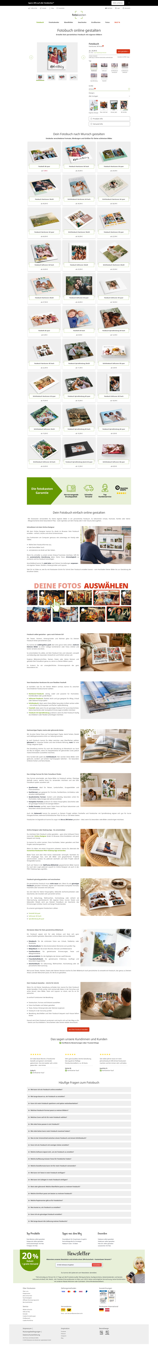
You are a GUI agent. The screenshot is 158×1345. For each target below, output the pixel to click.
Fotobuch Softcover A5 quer (113, 298)
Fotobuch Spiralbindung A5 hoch (79, 429)
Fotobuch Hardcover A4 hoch (79, 166)
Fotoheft (104, 81)
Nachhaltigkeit (27, 1298)
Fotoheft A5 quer (44, 330)
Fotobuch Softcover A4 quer (79, 298)
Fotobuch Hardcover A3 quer (44, 232)
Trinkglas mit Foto (32, 1246)
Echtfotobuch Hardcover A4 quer (113, 199)
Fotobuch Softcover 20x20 (79, 265)
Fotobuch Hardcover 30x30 (44, 199)
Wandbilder (68, 22)
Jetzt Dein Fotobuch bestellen (78, 1029)
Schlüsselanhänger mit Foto (35, 1243)
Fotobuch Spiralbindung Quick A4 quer (79, 462)
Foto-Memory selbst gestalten (36, 1239)
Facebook (63, 1331)
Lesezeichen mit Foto (104, 1246)
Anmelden (96, 1265)
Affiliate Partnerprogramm (31, 1300)
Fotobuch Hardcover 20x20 (44, 298)
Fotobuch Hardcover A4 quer (114, 166)
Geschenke (82, 22)
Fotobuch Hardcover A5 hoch (44, 363)
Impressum (28, 1328)
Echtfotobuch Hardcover (114, 71)
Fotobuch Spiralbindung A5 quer (79, 396)
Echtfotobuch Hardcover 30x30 (79, 232)
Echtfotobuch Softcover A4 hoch (44, 462)
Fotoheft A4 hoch (79, 330)
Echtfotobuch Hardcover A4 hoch (79, 199)
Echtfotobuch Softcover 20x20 (44, 429)
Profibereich (26, 1318)
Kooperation (26, 1293)
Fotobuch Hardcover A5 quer (114, 232)
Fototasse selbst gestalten (106, 1239)
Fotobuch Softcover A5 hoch (113, 396)
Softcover (104, 71)
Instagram (63, 1336)
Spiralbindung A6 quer (36, 919)
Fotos (107, 22)
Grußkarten (95, 22)
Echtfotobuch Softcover (125, 71)
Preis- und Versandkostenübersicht (72, 1313)
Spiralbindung (93, 81)
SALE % (117, 22)
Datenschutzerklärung (31, 1335)
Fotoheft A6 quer (44, 166)
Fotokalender (54, 22)
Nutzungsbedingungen (32, 1331)
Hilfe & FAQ (26, 1312)
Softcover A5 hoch (35, 916)
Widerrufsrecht (27, 1309)
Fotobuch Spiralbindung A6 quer (113, 429)
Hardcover (94, 71)
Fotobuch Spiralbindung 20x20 (79, 363)
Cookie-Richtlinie (28, 1320)
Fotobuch (40, 22)
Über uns (25, 1291)
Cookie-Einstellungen (29, 1316)
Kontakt (25, 1314)
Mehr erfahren (118, 3)
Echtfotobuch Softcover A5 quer (114, 363)
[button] (31, 57)
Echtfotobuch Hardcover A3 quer (44, 396)
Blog (62, 1338)
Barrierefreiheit (27, 1302)
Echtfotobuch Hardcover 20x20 (113, 265)
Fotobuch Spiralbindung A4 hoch (113, 330)
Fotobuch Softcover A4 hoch (44, 265)
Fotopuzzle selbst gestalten (35, 1241)
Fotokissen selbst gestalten (106, 1241)
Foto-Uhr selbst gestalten (105, 1243)
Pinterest (63, 1333)
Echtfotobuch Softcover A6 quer (114, 462)
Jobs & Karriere (27, 1295)
